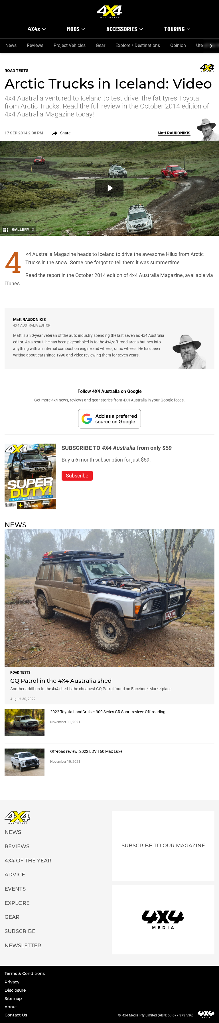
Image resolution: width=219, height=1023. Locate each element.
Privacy (12, 982)
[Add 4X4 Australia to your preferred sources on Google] (109, 418)
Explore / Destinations (137, 45)
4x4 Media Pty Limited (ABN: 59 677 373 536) (157, 1015)
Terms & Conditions (25, 973)
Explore (17, 903)
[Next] (211, 46)
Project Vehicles (70, 45)
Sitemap (13, 998)
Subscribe (20, 931)
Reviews (35, 45)
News (11, 45)
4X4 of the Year (28, 861)
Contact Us (16, 1015)
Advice (15, 875)
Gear (100, 45)
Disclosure (15, 990)
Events (15, 889)
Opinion (178, 45)
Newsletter (23, 945)
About (11, 1006)
